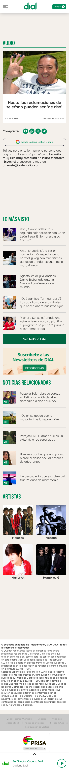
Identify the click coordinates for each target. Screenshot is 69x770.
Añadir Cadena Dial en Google (37, 142)
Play (61, 763)
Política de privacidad (34, 723)
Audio (9, 43)
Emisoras (42, 719)
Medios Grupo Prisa (35, 749)
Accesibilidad (13, 723)
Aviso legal (57, 719)
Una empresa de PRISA (34, 740)
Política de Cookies (59, 723)
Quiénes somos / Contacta (19, 719)
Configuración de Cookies (37, 727)
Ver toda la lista (34, 339)
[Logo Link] (30, 6)
